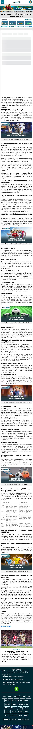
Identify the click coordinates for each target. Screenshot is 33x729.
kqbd (28, 104)
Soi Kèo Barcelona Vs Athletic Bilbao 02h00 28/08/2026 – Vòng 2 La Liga (16, 652)
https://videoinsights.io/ (16, 677)
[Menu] (2, 2)
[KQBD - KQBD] (16, 2)
